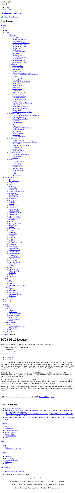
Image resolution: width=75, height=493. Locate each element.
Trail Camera (16, 143)
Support (7, 287)
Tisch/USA (12, 266)
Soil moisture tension (18, 60)
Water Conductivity (18, 129)
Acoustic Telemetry (18, 117)
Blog (6, 278)
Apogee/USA (13, 186)
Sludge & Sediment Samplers (21, 128)
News (10, 281)
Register (3, 25)
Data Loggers (16, 156)
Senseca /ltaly (13, 246)
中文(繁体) (8, 9)
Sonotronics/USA (14, 257)
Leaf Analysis (16, 80)
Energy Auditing (17, 165)
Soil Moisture (16, 48)
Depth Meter (16, 126)
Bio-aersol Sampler (18, 161)
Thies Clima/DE (14, 271)
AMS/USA (12, 182)
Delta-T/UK (12, 200)
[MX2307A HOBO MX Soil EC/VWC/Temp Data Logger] (24, 417)
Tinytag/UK (12, 264)
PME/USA (12, 235)
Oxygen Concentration (19, 57)
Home (6, 30)
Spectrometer (16, 87)
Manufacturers (9, 177)
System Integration (14, 152)
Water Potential (17, 90)
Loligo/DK (12, 232)
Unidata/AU (12, 273)
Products (7, 32)
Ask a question (13, 292)
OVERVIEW (9, 357)
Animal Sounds (17, 149)
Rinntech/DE (13, 244)
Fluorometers (16, 71)
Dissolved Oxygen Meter (20, 119)
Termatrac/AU (13, 260)
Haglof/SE (12, 220)
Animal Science (13, 138)
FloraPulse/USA (14, 216)
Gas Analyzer (16, 101)
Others (11, 159)
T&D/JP (11, 258)
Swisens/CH (12, 255)
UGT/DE (11, 274)
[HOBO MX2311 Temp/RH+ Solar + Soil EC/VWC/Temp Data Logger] (28, 410)
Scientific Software (18, 168)
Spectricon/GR (13, 248)
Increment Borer (17, 78)
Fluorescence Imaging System (21, 73)
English (4, 4)
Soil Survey (16, 175)
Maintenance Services (15, 294)
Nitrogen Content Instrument (21, 82)
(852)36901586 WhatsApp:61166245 (12, 471)
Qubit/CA (12, 241)
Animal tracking (17, 147)
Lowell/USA (13, 230)
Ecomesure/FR (13, 209)
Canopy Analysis (17, 66)
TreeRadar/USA (14, 267)
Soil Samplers (16, 50)
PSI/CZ (11, 239)
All (10, 34)
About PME (18, 408)
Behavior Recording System (21, 145)
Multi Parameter (17, 122)
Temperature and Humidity (20, 108)
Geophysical (16, 166)
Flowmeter (15, 120)
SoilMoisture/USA (14, 250)
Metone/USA (13, 234)
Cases (10, 283)
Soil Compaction (17, 41)
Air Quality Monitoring (19, 96)
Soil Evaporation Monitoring (21, 43)
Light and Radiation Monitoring (22, 103)
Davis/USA (12, 198)
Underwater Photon (18, 136)
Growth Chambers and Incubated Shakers (25, 74)
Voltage (14, 174)
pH (13, 124)
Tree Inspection (17, 89)
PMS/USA (12, 237)
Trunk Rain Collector (19, 92)
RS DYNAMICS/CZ (15, 243)
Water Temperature (18, 133)
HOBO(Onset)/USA (15, 223)
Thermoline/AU (13, 269)
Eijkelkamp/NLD (14, 211)
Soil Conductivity (17, 55)
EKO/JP (11, 204)
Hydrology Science (15, 113)
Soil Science (12, 36)
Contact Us (12, 296)
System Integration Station (20, 154)
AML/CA (12, 184)
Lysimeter (15, 37)
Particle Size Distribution (20, 39)
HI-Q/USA (12, 221)
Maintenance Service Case (17, 285)
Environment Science (15, 94)
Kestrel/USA (13, 225)
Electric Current (17, 163)
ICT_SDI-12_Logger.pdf (46, 397)
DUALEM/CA (13, 197)
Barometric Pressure (18, 97)
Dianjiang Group (14, 181)
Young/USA (12, 276)
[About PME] (9, 408)
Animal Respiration (18, 140)
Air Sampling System (19, 99)
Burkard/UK (12, 193)
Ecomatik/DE (13, 205)
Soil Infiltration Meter (19, 44)
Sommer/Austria (14, 253)
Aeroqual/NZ (13, 189)
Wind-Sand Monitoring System (22, 112)
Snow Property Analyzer (20, 106)
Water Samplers (17, 131)
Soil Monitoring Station (19, 46)
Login (2, 27)
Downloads (12, 290)
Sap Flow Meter (17, 85)
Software (15, 158)
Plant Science (13, 64)
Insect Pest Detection (18, 151)
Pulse (14, 172)
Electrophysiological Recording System (24, 142)
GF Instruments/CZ (15, 218)
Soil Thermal (16, 53)
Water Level (16, 135)
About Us (12, 297)
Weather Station (17, 110)
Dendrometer (16, 69)
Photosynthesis (17, 83)
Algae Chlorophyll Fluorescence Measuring (25, 115)
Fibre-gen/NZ (13, 214)
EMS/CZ (11, 202)
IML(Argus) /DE (14, 228)
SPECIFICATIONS (11, 359)
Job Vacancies (9, 299)
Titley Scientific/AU (15, 262)
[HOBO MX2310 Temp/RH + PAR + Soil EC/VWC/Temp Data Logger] (28, 414)
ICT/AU (11, 227)
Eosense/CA (12, 207)
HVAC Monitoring (18, 170)
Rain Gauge (16, 105)
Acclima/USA (13, 188)
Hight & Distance (17, 76)
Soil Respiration (17, 59)
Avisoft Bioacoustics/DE (16, 191)
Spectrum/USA (13, 251)
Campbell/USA (13, 195)
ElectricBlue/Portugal (15, 212)
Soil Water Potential (18, 51)
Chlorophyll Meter (18, 67)
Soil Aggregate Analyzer (20, 62)
